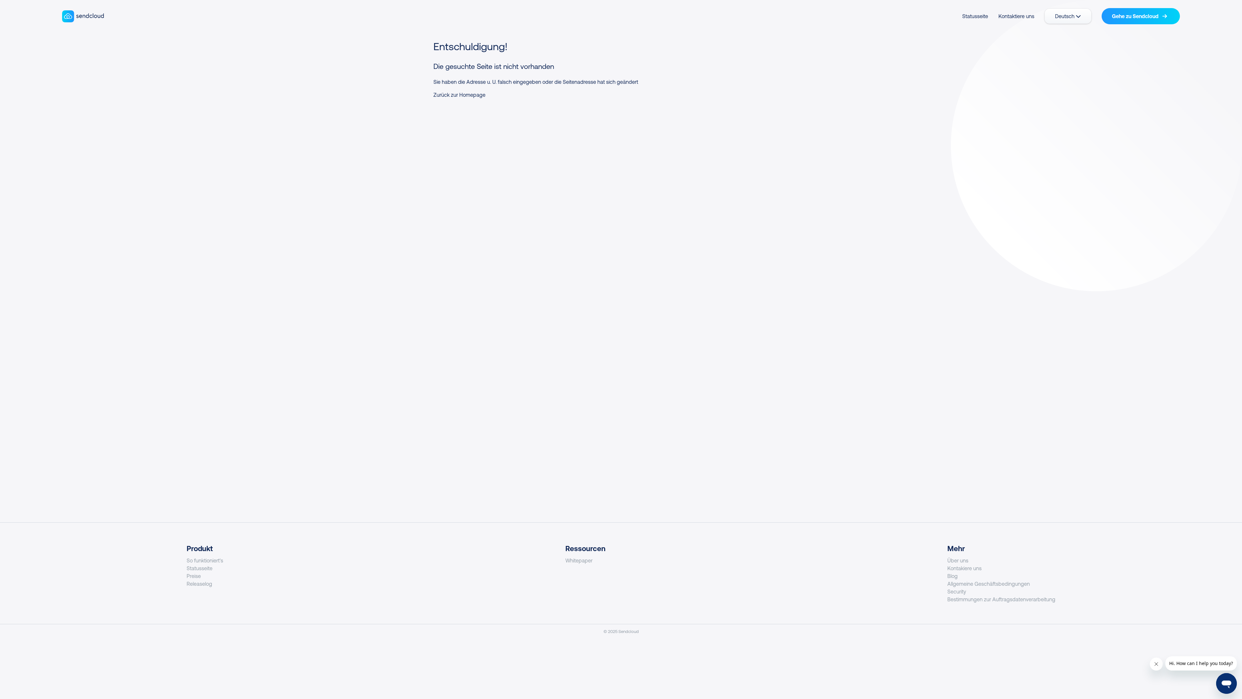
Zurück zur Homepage (459, 95)
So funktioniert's (205, 560)
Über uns (957, 560)
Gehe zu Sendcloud (1136, 16)
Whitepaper (579, 560)
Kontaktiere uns (1016, 16)
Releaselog (199, 584)
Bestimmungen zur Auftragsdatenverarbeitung (1001, 599)
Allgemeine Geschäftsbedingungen (988, 584)
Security (956, 591)
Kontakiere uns (964, 568)
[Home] (83, 16)
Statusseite (975, 16)
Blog (952, 576)
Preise (194, 576)
